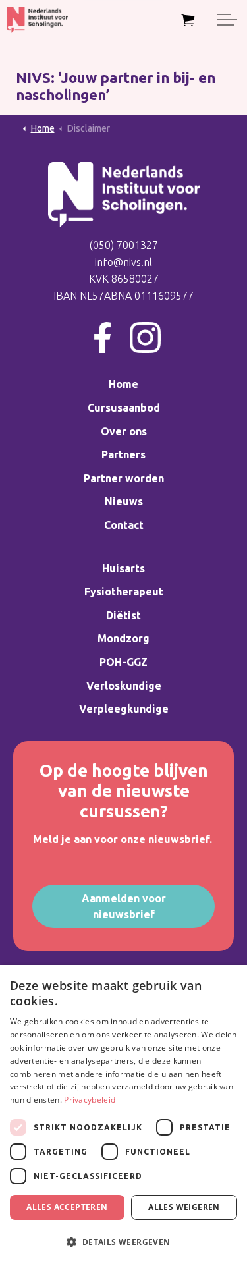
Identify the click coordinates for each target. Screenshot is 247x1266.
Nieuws (124, 501)
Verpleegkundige (124, 709)
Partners (123, 454)
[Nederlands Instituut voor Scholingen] (37, 20)
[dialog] (123, 1115)
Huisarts (123, 568)
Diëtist (123, 615)
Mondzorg (123, 638)
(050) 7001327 (124, 245)
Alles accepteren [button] (66, 1207)
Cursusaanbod (124, 408)
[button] (123, 1242)
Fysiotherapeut (123, 591)
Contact (124, 525)
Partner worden (124, 478)
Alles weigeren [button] (184, 1207)
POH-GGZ (123, 662)
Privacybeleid (89, 1099)
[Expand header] (227, 20)
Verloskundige (123, 686)
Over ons (124, 431)
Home (123, 384)
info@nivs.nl (123, 262)
